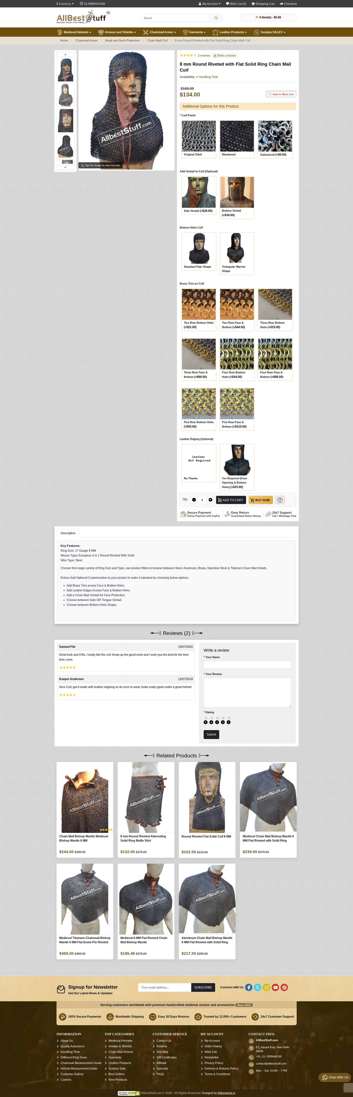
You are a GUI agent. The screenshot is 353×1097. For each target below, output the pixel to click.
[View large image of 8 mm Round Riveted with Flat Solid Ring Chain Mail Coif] (65, 70)
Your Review (213, 674)
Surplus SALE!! (271, 32)
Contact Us (164, 1040)
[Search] (216, 18)
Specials (162, 1068)
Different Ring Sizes (74, 1057)
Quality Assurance (72, 1046)
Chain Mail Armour (121, 1051)
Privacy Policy (214, 1063)
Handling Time (70, 1051)
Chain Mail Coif (157, 40)
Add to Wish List (283, 94)
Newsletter (212, 1057)
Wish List (211, 1051)
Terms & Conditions (217, 1074)
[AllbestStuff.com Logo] (83, 16)
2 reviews (204, 55)
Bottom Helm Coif (191, 227)
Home (64, 40)
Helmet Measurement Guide (79, 1068)
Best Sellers (117, 1074)
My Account (212, 1040)
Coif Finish (189, 115)
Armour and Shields (119, 32)
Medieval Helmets (76, 32)
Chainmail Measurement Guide (81, 1063)
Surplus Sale (117, 1068)
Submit (211, 734)
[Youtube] (275, 987)
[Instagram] (266, 987)
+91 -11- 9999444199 (268, 1056)
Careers (66, 1079)
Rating (209, 712)
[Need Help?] (280, 500)
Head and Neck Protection (122, 40)
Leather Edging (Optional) (196, 439)
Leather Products (232, 32)
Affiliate (161, 1063)
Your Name (212, 657)
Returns (162, 1046)
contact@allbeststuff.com (271, 1063)
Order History (213, 1046)
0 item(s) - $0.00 (270, 17)
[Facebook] (248, 987)
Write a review (226, 55)
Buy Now (262, 500)
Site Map (162, 1051)
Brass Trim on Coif (192, 283)
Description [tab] (68, 533)
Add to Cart (232, 500)
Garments (196, 32)
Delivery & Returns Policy (221, 1068)
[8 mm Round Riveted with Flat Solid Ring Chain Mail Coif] (126, 110)
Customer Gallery (72, 1074)
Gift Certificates (167, 1057)
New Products (118, 1079)
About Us (67, 1040)
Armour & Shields (120, 1046)
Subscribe (203, 987)
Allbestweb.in (226, 1093)
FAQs (160, 1074)
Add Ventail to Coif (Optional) (199, 171)
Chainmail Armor (161, 32)
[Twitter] (257, 987)
